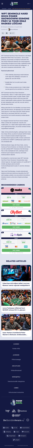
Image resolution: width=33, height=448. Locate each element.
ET (28, 3)
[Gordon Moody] (16, 415)
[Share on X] (2, 33)
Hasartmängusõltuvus (9, 445)
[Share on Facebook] (6, 33)
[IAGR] (8, 411)
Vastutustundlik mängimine (16, 381)
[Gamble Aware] (14, 420)
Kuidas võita (16, 348)
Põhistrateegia (16, 359)
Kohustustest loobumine (16, 392)
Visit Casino (16, 204)
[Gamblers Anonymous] (14, 411)
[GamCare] (22, 411)
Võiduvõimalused (16, 370)
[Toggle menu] (2, 3)
